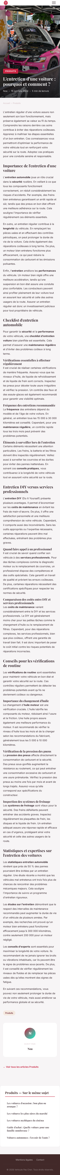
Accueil (6, 103)
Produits (10, 71)
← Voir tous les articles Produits (20, 1066)
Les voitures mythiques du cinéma (25, 1120)
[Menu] (54, 2)
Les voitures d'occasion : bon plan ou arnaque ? (26, 1105)
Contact (40, 1159)
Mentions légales (24, 1159)
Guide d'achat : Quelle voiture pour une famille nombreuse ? (28, 1129)
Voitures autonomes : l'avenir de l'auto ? (28, 1137)
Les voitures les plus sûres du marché (27, 1113)
